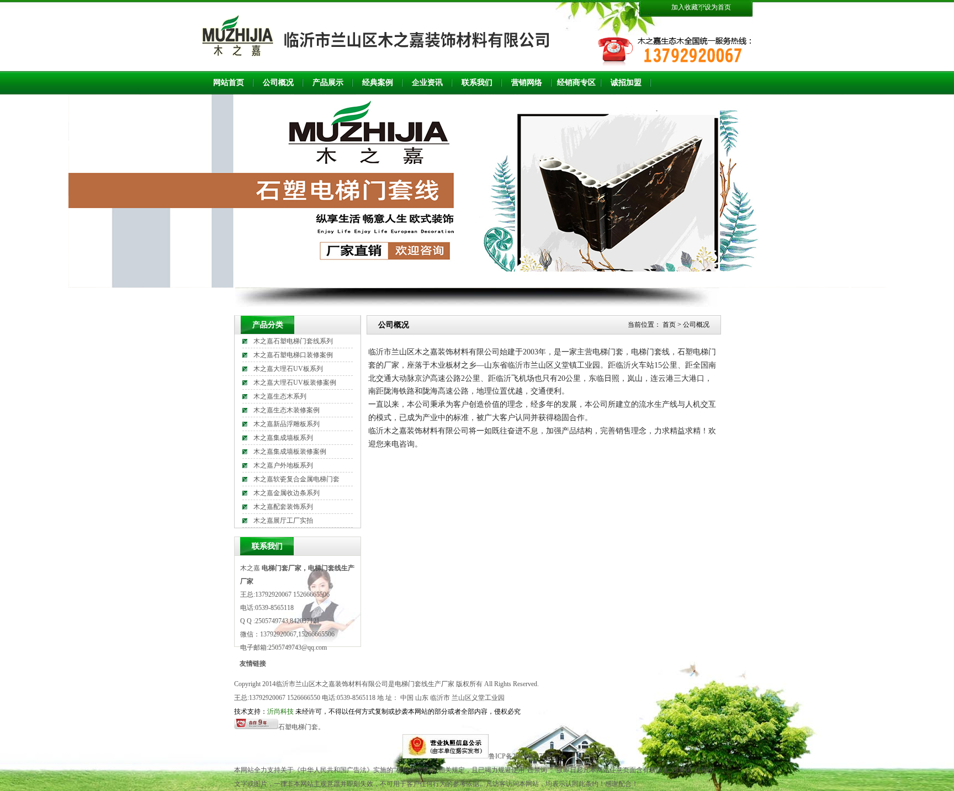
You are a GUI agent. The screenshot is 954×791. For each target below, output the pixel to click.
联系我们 (477, 82)
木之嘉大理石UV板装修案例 (294, 382)
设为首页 (717, 7)
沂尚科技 (280, 711)
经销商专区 (576, 82)
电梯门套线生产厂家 (424, 684)
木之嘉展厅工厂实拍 (283, 520)
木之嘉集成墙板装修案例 (289, 451)
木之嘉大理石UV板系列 (288, 369)
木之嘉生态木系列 (279, 396)
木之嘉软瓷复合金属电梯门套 (296, 479)
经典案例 (377, 82)
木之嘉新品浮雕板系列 (286, 424)
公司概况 (278, 82)
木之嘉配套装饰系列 (283, 507)
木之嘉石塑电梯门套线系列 (293, 341)
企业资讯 (427, 82)
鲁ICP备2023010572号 (520, 756)
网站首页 (228, 82)
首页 (669, 324)
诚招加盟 (626, 82)
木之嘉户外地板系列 (283, 465)
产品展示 (327, 82)
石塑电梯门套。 (301, 727)
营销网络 (526, 82)
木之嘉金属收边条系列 (286, 493)
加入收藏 (684, 7)
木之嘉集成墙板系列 (283, 438)
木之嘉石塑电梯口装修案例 (293, 355)
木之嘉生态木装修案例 (286, 410)
